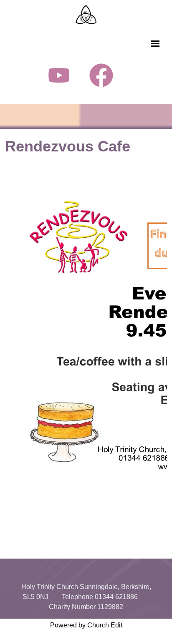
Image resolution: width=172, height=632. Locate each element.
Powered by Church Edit (86, 625)
